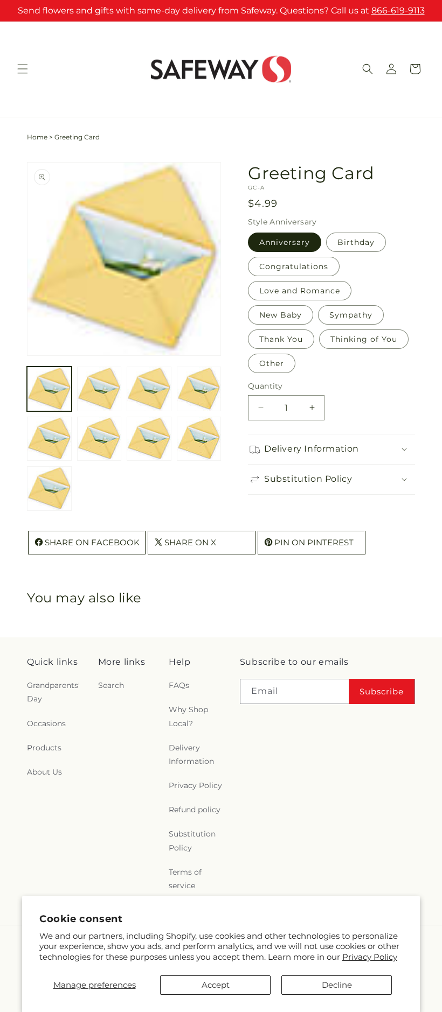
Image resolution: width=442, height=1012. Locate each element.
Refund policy (194, 809)
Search (111, 685)
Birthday (356, 242)
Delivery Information (191, 754)
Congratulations (293, 266)
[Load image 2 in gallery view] (99, 389)
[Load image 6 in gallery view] (99, 439)
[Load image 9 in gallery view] (49, 488)
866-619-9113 (398, 10)
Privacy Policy (369, 957)
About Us (44, 772)
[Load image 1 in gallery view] (49, 389)
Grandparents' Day (53, 692)
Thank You (281, 339)
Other (271, 363)
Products (44, 748)
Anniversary (284, 242)
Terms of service (185, 878)
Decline (337, 985)
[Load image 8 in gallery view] (199, 439)
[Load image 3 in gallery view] (149, 389)
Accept (216, 985)
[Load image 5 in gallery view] (49, 439)
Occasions (46, 723)
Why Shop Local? (188, 716)
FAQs (179, 685)
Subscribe (382, 691)
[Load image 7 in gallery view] (149, 439)
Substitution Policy (192, 840)
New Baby (280, 315)
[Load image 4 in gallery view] (199, 389)
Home (37, 137)
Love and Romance (299, 291)
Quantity (265, 386)
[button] (22, 69)
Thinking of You (363, 339)
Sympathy (350, 315)
